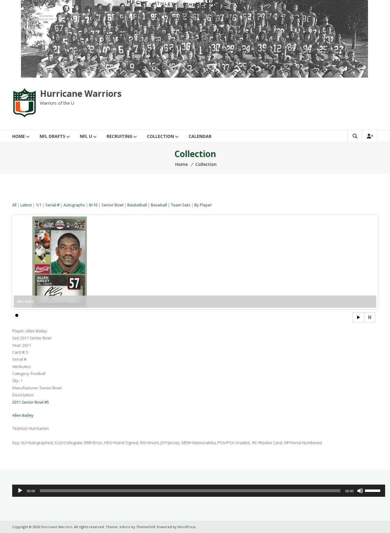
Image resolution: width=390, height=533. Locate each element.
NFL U (86, 136)
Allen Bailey (23, 415)
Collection (160, 136)
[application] (198, 491)
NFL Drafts (52, 136)
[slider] (373, 490)
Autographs (74, 205)
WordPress (186, 526)
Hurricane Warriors (81, 93)
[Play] (20, 491)
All (14, 205)
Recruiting (119, 136)
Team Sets (180, 205)
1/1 (38, 205)
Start (358, 317)
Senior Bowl (112, 205)
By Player (203, 205)
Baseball (159, 205)
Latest (26, 205)
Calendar (200, 136)
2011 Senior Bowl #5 (30, 402)
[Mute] (360, 491)
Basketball (137, 205)
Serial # (52, 205)
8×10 (93, 205)
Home (18, 136)
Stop (369, 317)
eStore (124, 526)
